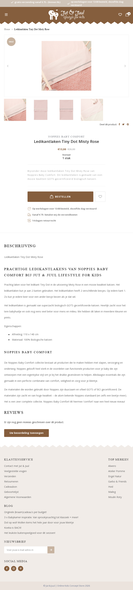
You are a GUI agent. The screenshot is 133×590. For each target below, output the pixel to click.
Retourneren (11, 481)
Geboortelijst (11, 491)
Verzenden (10, 476)
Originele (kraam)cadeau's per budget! (25, 512)
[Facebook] (6, 568)
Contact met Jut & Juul (16, 466)
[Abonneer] (50, 549)
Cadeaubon (10, 486)
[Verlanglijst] (120, 14)
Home (7, 29)
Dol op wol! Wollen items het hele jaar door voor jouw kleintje (39, 522)
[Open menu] (6, 14)
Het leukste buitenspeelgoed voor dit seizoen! (29, 532)
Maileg (112, 491)
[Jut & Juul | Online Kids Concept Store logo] (66, 14)
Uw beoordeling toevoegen (26, 433)
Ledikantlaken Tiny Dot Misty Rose (31, 29)
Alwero (112, 466)
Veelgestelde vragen (15, 471)
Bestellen (63, 196)
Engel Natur (114, 476)
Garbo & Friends (117, 481)
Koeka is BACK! (12, 527)
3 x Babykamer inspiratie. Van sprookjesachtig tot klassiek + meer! (41, 517)
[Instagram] (13, 568)
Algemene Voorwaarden (17, 497)
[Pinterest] (20, 568)
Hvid (110, 486)
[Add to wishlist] (100, 196)
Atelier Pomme (116, 471)
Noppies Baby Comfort (66, 136)
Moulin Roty (115, 497)
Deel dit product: (108, 124)
